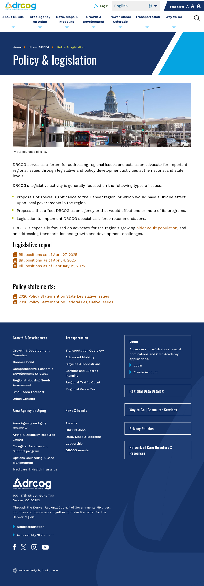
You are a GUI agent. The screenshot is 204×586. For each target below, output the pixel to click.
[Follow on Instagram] (34, 548)
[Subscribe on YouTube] (45, 548)
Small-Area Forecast (28, 392)
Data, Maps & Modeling (84, 437)
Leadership (74, 443)
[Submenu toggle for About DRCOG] (13, 28)
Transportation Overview (85, 350)
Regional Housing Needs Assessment (32, 382)
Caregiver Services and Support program (30, 448)
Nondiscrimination (30, 527)
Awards (71, 423)
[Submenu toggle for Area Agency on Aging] (40, 28)
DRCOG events (77, 450)
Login (104, 6)
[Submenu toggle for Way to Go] (174, 28)
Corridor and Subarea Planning (82, 373)
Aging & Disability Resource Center (34, 437)
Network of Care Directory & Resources (150, 450)
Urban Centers (24, 399)
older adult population (156, 228)
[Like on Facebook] (14, 548)
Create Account (145, 372)
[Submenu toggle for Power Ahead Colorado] (120, 28)
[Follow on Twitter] (23, 548)
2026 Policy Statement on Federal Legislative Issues (65, 302)
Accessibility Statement (35, 535)
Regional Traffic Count (83, 382)
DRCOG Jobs (75, 430)
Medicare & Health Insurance (35, 469)
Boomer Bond (23, 362)
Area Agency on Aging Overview (29, 425)
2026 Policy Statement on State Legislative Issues (63, 296)
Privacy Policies (141, 428)
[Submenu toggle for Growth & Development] (94, 28)
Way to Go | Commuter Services (153, 409)
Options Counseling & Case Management (33, 460)
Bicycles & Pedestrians (83, 364)
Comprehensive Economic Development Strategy (33, 371)
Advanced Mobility (80, 357)
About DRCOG (39, 47)
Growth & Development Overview (31, 353)
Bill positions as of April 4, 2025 (47, 260)
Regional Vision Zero (81, 389)
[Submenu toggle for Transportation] (147, 28)
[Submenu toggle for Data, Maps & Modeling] (67, 28)
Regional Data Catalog (146, 391)
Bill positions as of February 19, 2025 (51, 266)
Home (17, 47)
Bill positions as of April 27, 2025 (47, 254)
